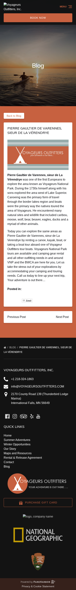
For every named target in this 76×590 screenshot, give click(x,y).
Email (28, 300)
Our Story (10, 448)
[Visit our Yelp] (31, 416)
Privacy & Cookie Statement (38, 586)
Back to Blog (14, 115)
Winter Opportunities (17, 444)
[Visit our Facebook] (7, 416)
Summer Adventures (17, 439)
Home (8, 435)
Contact (9, 462)
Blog (13, 347)
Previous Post (16, 316)
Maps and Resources (18, 453)
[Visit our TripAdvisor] (23, 416)
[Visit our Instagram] (15, 416)
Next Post (62, 316)
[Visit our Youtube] (38, 416)
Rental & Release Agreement (23, 457)
